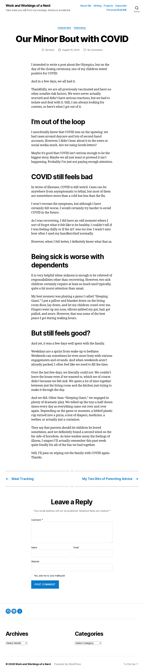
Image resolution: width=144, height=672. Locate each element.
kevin (51, 49)
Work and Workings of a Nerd (28, 5)
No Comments (94, 49)
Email (76, 547)
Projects (108, 5)
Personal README (116, 9)
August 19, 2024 (70, 49)
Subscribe (121, 5)
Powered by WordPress (67, 664)
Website (35, 561)
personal (80, 28)
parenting (64, 28)
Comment (37, 520)
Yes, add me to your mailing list (49, 575)
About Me (85, 5)
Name (34, 547)
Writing (98, 5)
